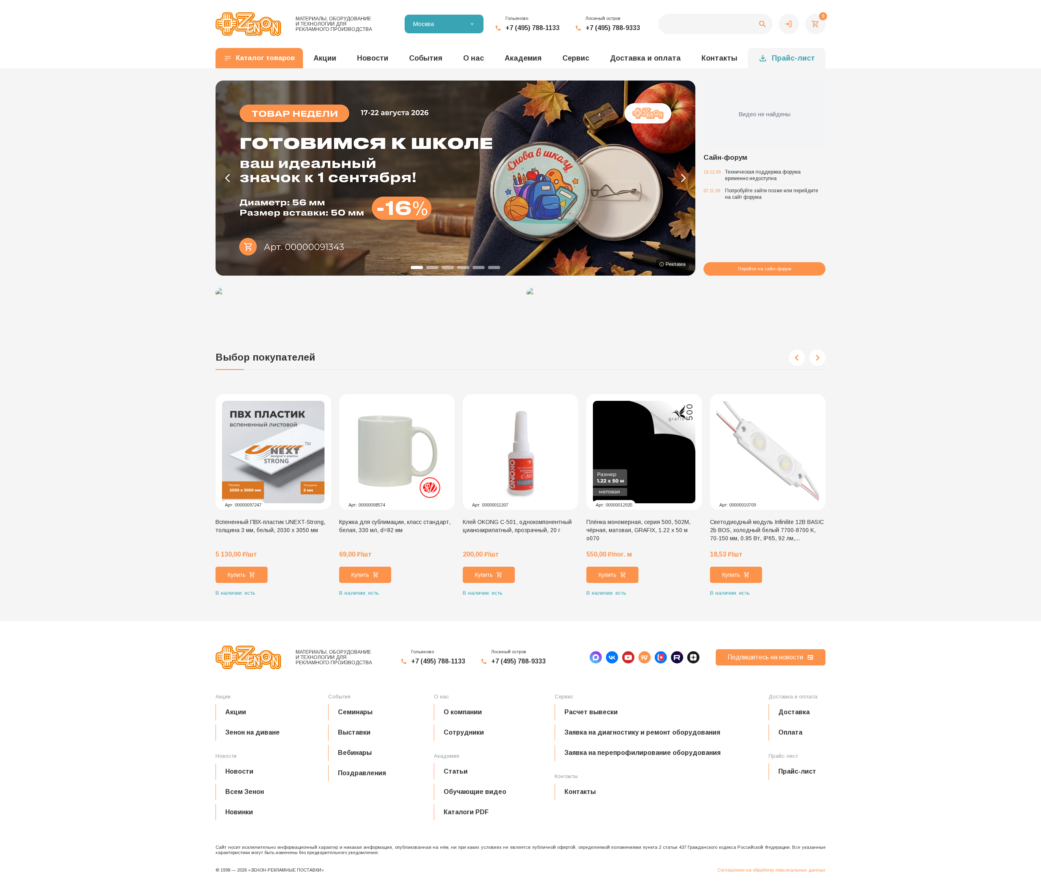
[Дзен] (693, 657)
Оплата (790, 732)
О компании (463, 712)
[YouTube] (628, 657)
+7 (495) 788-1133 (532, 27)
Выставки (354, 732)
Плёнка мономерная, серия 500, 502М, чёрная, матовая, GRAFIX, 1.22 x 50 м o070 (638, 530)
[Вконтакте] (612, 657)
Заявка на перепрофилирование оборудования (642, 752)
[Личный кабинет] (789, 24)
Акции (235, 712)
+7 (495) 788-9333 (613, 27)
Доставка (794, 712)
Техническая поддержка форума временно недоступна (763, 175)
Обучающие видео (475, 791)
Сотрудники (464, 732)
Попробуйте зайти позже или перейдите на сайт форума (771, 194)
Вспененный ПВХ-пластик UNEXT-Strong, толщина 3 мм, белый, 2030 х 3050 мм (270, 526)
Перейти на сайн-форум (764, 268)
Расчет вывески (591, 712)
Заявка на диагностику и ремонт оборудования (642, 732)
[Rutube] (677, 657)
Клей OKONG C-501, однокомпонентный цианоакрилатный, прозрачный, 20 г (517, 526)
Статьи (456, 771)
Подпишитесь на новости (765, 657)
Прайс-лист (793, 58)
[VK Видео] (661, 657)
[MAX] (596, 657)
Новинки (239, 812)
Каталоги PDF (466, 812)
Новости (239, 771)
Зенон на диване (252, 732)
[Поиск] (715, 24)
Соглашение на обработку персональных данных (771, 870)
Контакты (719, 58)
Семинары (355, 712)
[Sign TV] (644, 657)
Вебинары (355, 752)
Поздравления (362, 773)
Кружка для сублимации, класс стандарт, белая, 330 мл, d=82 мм (395, 526)
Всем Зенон (244, 791)
